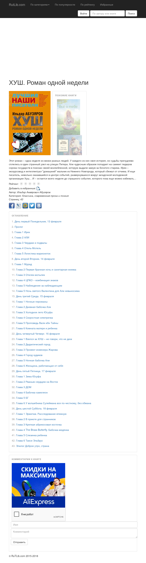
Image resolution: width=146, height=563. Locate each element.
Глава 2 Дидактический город (33, 344)
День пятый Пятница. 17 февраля (36, 371)
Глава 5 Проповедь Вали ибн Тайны (37, 323)
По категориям (39, 4)
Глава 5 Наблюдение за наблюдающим (39, 285)
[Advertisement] (73, 46)
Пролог (19, 226)
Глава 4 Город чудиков (29, 355)
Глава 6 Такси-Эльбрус (29, 440)
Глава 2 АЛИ (22, 237)
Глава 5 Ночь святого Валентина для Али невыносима (48, 291)
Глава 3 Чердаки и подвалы (31, 242)
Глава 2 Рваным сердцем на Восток (37, 381)
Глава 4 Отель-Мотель (28, 248)
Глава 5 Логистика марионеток (32, 253)
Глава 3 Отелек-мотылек (30, 275)
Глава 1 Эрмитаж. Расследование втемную (41, 413)
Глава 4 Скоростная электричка (34, 317)
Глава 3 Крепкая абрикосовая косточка (39, 424)
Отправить (19, 542)
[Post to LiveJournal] (18, 205)
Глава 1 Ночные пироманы (32, 301)
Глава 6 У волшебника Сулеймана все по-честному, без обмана (53, 403)
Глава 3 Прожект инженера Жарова (37, 349)
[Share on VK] (39, 205)
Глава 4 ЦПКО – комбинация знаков (37, 280)
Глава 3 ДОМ (23, 387)
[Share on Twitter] (32, 205)
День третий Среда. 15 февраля (35, 296)
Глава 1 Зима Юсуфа (28, 376)
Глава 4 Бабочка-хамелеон (32, 392)
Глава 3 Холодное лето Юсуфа (34, 312)
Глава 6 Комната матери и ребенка (36, 328)
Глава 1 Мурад (23, 264)
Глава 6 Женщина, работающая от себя (39, 365)
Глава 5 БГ (22, 397)
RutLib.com (17, 4)
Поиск (131, 13)
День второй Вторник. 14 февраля (35, 258)
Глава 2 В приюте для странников (36, 419)
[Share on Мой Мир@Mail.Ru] (25, 205)
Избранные (106, 4)
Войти (83, 13)
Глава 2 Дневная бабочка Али (33, 307)
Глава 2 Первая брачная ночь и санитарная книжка (46, 269)
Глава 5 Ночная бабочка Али (33, 360)
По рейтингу (87, 4)
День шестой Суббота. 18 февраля (36, 408)
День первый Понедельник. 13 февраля (38, 221)
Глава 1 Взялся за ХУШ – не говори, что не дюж (44, 339)
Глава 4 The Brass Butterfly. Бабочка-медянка (42, 430)
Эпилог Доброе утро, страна (32, 446)
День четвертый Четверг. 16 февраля (38, 333)
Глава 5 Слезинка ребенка (31, 435)
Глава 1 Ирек (22, 232)
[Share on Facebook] (12, 205)
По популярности (65, 4)
